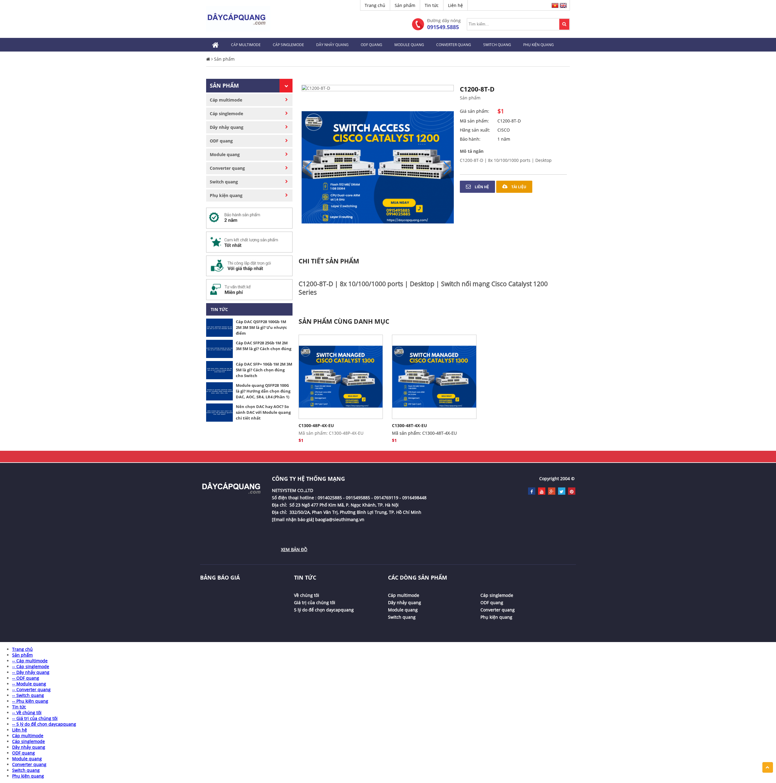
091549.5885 (443, 27)
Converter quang (453, 44)
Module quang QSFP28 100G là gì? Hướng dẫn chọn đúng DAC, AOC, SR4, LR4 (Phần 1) (263, 391)
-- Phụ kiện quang (30, 701)
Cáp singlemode (288, 44)
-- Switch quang (28, 695)
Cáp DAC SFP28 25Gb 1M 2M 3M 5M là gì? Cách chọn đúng (263, 345)
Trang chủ (375, 5)
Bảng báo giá (220, 577)
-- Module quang (29, 684)
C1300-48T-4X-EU (409, 425)
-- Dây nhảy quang (30, 672)
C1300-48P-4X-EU (316, 425)
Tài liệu (518, 186)
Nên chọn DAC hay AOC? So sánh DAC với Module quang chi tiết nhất (263, 412)
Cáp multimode (246, 44)
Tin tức (432, 5)
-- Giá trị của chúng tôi (35, 718)
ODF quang (371, 44)
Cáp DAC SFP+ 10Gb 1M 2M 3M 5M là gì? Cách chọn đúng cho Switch (264, 369)
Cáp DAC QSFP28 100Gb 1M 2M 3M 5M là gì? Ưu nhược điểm (261, 327)
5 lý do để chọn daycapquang (324, 610)
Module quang (409, 44)
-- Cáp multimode (30, 661)
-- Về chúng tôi (27, 712)
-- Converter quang (31, 689)
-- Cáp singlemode (30, 666)
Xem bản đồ (294, 549)
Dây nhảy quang (332, 44)
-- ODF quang (25, 678)
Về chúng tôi (306, 595)
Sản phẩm (405, 5)
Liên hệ (455, 5)
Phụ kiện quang (538, 44)
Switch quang (497, 44)
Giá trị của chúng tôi (314, 602)
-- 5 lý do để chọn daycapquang (44, 724)
